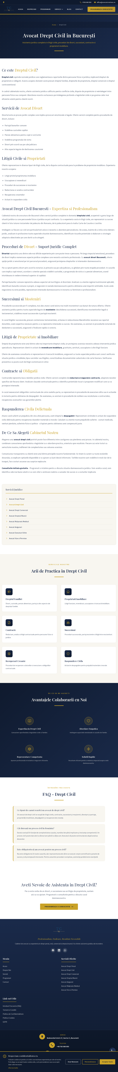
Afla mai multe (13, 1068)
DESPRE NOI (31, 9)
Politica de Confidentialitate (13, 1014)
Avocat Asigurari (15, 527)
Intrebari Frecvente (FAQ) (12, 1006)
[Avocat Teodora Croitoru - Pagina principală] (9, 9)
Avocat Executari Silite (18, 533)
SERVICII (58, 9)
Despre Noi (7, 970)
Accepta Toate (107, 1062)
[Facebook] (53, 950)
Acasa (54, 25)
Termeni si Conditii (9, 1010)
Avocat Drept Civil (16, 504)
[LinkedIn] (59, 950)
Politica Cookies (9, 1018)
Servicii (5, 974)
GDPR (5, 1022)
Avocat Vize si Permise (18, 538)
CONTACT (79, 9)
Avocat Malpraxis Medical (19, 521)
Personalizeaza (90, 1062)
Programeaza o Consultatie (57, 907)
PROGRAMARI (45, 9)
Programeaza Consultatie (101, 9)
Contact (6, 982)
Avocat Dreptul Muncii (17, 516)
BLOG (69, 9)
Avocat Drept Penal (16, 499)
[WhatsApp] (65, 950)
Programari (7, 978)
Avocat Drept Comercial (18, 510)
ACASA (20, 9)
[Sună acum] (112, 1051)
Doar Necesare (73, 1062)
